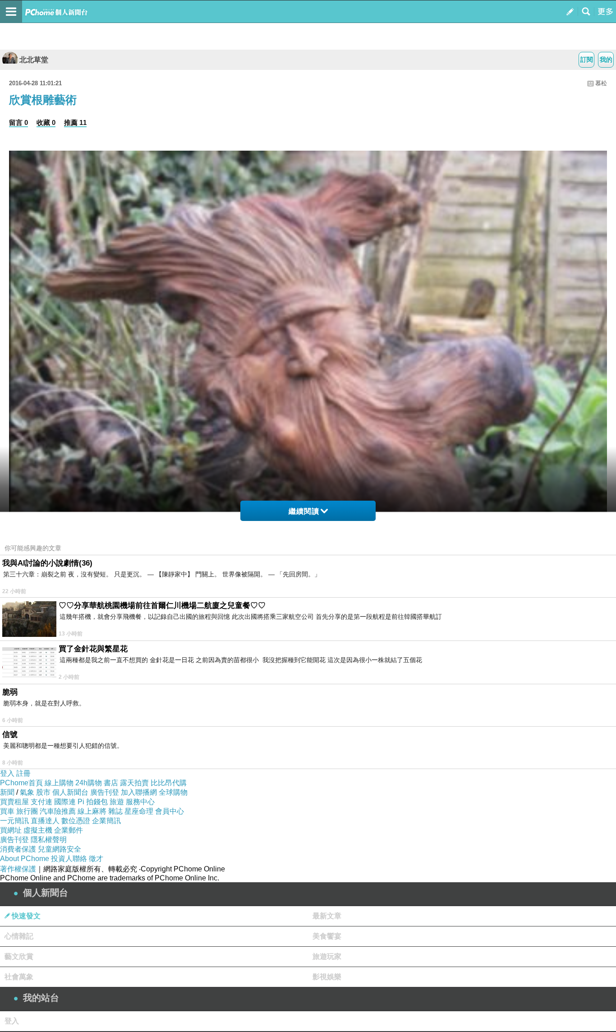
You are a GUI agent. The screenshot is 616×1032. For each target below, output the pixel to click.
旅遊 (117, 802)
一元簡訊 (14, 821)
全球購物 (173, 792)
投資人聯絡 (69, 858)
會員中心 (169, 811)
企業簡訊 (106, 821)
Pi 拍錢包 (93, 802)
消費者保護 (18, 849)
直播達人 (45, 821)
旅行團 (27, 811)
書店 (111, 783)
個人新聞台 (70, 792)
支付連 (41, 802)
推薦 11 (75, 122)
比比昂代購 (169, 783)
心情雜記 (19, 936)
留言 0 (18, 122)
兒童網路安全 (59, 849)
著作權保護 (18, 869)
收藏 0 (46, 122)
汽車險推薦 (58, 811)
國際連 (65, 802)
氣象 (27, 792)
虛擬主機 (37, 830)
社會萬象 (19, 977)
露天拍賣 (134, 783)
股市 (43, 792)
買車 (7, 811)
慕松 (601, 83)
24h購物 (88, 783)
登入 (7, 773)
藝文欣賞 (19, 956)
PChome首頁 (21, 783)
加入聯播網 (139, 792)
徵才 (96, 858)
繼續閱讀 (304, 511)
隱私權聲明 (49, 839)
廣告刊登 (104, 792)
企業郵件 (68, 830)
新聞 (7, 792)
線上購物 (59, 783)
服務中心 (140, 802)
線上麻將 (92, 811)
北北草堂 (33, 60)
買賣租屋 (14, 802)
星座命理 (138, 811)
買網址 (11, 830)
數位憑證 (75, 821)
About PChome (24, 858)
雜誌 (115, 811)
